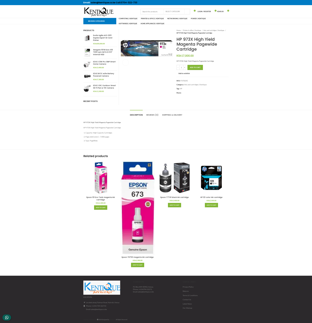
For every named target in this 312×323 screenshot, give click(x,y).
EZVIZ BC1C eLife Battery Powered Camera (103, 74)
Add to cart (195, 67)
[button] (100, 207)
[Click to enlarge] (125, 63)
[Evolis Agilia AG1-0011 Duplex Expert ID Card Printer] (87, 39)
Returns (186, 291)
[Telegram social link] (227, 2)
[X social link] (217, 2)
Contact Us (187, 299)
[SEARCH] (187, 11)
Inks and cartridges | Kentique (214, 30)
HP (181, 89)
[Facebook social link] (214, 2)
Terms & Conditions (190, 295)
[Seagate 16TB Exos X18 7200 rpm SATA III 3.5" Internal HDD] (87, 53)
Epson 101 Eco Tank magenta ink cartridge (100, 198)
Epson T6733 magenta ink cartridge (138, 257)
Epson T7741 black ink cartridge (174, 197)
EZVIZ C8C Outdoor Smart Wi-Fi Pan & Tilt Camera (104, 86)
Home (178, 30)
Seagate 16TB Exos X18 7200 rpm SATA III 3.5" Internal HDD (103, 52)
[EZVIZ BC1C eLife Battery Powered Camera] (87, 76)
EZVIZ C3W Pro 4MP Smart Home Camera (104, 63)
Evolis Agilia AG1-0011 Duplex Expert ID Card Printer (102, 37)
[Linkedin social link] (223, 2)
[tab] (136, 113)
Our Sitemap (187, 308)
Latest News (187, 304)
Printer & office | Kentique (192, 30)
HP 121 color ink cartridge (211, 197)
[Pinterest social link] (220, 2)
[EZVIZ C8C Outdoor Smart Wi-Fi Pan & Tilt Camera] (87, 88)
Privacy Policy (188, 287)
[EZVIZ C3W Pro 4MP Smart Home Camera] (87, 65)
